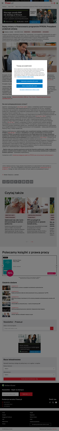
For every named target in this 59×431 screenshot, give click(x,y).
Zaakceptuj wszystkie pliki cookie (29, 81)
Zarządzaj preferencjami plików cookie (29, 89)
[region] (29, 77)
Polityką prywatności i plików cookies (25, 76)
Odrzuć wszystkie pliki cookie (29, 86)
